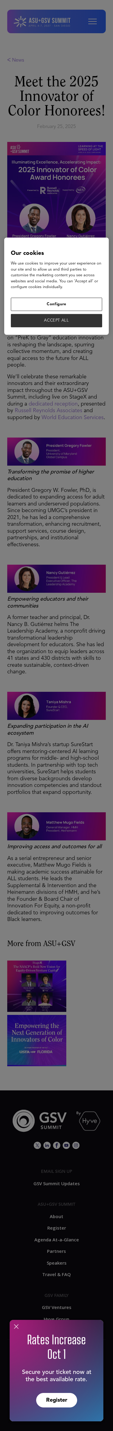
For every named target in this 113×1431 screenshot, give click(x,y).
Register (56, 1400)
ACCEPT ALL (56, 320)
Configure (56, 304)
